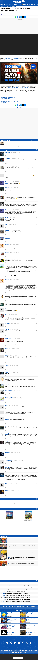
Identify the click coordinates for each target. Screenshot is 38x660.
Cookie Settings (19, 608)
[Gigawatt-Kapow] (2, 341)
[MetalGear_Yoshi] (2, 267)
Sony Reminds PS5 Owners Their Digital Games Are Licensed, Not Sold (16, 583)
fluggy (6, 483)
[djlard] (2, 317)
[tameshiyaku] (2, 493)
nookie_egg (7, 244)
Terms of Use (33, 606)
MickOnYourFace (8, 384)
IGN (32, 650)
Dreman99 (7, 372)
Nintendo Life (5, 650)
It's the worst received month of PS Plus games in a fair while (17, 87)
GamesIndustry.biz (18, 652)
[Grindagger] (2, 190)
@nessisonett (7, 219)
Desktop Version (26, 608)
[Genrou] (2, 311)
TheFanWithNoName (9, 460)
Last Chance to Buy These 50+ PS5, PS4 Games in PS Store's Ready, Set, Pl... (17, 601)
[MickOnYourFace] (2, 387)
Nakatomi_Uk (7, 452)
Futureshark (7, 295)
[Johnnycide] (2, 255)
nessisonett (7, 202)
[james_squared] (2, 380)
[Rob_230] (2, 220)
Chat (6, 542)
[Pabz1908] (2, 332)
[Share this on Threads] (23, 17)
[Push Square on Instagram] (23, 643)
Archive (15, 608)
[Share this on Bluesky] (17, 17)
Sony (4, 6)
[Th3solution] (2, 161)
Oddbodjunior (7, 152)
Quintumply (7, 181)
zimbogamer (7, 323)
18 (6, 565)
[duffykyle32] (2, 443)
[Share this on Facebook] (19, 17)
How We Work (13, 606)
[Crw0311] (2, 408)
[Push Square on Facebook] (30, 643)
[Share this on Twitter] (21, 17)
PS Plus (10, 6)
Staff (9, 606)
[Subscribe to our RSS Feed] (7, 643)
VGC (13, 652)
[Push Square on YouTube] (11, 643)
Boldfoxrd (7, 259)
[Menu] (1, 1)
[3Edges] (2, 476)
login (20, 503)
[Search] (36, 1)
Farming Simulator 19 (8, 58)
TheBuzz (6, 417)
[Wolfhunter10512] (2, 393)
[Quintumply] (2, 184)
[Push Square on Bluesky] (19, 643)
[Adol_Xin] (2, 198)
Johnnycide (7, 252)
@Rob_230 (7, 453)
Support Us (19, 606)
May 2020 (13, 6)
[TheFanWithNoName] (2, 463)
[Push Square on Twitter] (15, 643)
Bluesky (20, 146)
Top (3, 606)
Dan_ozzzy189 (7, 230)
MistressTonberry (8, 397)
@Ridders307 (7, 183)
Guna (6, 224)
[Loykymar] (2, 368)
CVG (22, 652)
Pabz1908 (7, 329)
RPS (25, 652)
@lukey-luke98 (7, 491)
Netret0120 (7, 237)
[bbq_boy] (2, 305)
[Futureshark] (2, 297)
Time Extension (15, 650)
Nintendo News (27, 650)
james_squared (8, 377)
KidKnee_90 (7, 348)
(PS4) (8, 97)
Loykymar (7, 355)
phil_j (6, 166)
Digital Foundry (21, 650)
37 (6, 553)
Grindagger (7, 187)
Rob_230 (6, 217)
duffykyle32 (7, 441)
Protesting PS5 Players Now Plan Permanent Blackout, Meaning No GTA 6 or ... (17, 589)
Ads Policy (11, 608)
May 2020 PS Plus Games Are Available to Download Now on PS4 (15, 9)
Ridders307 (7, 174)
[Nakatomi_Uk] (2, 455)
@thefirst (6, 245)
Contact (23, 606)
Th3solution (7, 158)
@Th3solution (7, 238)
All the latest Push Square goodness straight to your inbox (19, 655)
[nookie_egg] (2, 247)
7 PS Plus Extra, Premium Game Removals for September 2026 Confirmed (16, 597)
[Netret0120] (2, 239)
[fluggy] (2, 486)
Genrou (6, 308)
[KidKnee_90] (2, 351)
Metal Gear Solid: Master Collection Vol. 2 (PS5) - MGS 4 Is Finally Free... (16, 595)
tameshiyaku (7, 490)
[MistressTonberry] (2, 400)
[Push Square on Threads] (26, 643)
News (2, 6)
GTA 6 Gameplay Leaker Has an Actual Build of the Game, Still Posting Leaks (17, 585)
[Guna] (2, 227)
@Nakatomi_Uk (7, 467)
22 (6, 163)
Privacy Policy (27, 606)
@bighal (6, 434)
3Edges (6, 473)
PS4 (7, 6)
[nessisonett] (2, 205)
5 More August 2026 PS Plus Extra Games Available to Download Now (15, 593)
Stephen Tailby (6, 14)
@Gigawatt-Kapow (8, 366)
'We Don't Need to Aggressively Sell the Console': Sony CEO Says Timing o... (17, 599)
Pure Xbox (10, 650)
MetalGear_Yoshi (8, 264)
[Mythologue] (2, 435)
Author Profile (15, 146)
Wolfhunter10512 (8, 390)
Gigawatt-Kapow (8, 338)
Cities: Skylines (16, 58)
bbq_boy (6, 303)
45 (21, 107)
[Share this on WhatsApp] (15, 17)
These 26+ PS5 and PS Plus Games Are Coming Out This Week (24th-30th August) (18, 587)
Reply (24, 146)
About (7, 606)
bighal (6, 426)
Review (9, 101)
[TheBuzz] (2, 420)
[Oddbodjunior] (2, 155)
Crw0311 (6, 405)
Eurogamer (35, 650)
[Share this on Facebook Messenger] (25, 17)
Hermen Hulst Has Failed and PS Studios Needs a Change (14, 591)
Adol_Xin (6, 196)
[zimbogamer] (2, 326)
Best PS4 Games (3, 102)
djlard (6, 314)
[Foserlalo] (2, 413)
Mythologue (7, 433)
